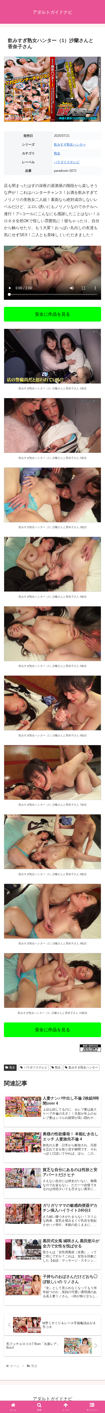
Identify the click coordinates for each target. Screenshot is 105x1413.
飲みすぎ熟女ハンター (70, 144)
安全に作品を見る (52, 314)
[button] (95, 904)
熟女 (57, 153)
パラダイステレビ (66, 162)
